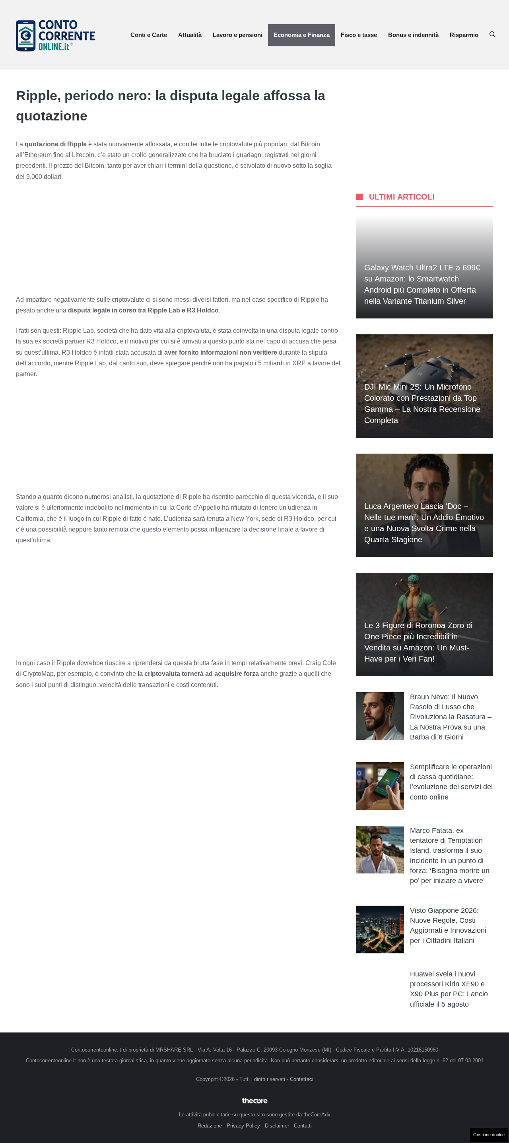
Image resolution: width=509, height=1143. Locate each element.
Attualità (190, 34)
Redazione (210, 1126)
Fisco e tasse (359, 34)
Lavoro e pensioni (237, 34)
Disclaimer (277, 1126)
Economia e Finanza (302, 34)
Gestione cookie (489, 1134)
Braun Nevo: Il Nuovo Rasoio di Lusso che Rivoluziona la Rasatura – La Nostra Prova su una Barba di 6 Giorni (451, 717)
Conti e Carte (148, 34)
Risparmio (464, 34)
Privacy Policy (243, 1126)
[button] (492, 35)
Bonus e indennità (413, 34)
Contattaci (301, 1079)
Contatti (303, 1126)
